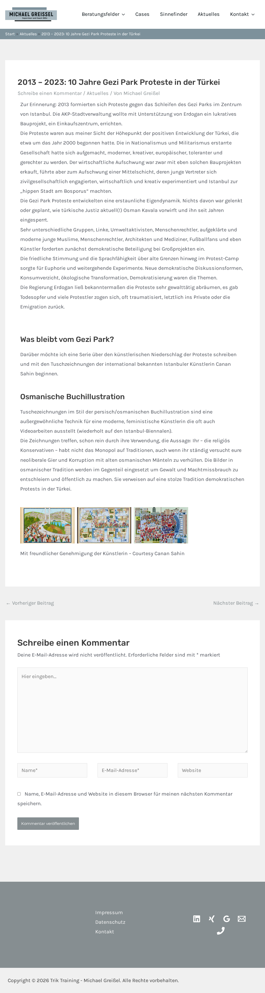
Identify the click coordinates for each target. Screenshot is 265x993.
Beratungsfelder (100, 14)
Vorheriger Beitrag (30, 603)
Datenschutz (110, 922)
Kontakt (239, 14)
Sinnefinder (173, 14)
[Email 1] (242, 919)
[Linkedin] (197, 919)
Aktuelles (209, 14)
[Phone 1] (221, 931)
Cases (142, 14)
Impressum (109, 912)
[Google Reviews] (227, 919)
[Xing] (212, 919)
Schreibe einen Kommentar (50, 93)
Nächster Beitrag (236, 603)
